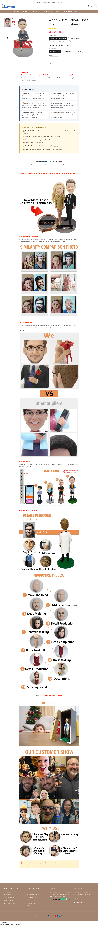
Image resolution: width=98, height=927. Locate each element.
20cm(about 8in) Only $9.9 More (59, 42)
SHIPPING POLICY (9, 897)
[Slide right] (41, 38)
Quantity (51, 55)
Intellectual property (9, 903)
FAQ (28, 892)
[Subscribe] (92, 898)
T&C (28, 900)
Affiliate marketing (32, 906)
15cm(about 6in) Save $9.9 (58, 38)
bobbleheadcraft (43, 915)
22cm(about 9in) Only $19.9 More (60, 45)
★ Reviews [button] (3, 922)
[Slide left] (7, 38)
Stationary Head (55, 51)
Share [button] (51, 64)
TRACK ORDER (31, 903)
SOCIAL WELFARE (9, 900)
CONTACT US (7, 895)
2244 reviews (4, 926)
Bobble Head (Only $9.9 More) (72, 51)
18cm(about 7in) (74, 38)
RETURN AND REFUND (33, 895)
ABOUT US (7, 892)
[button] (88, 6)
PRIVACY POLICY (31, 897)
